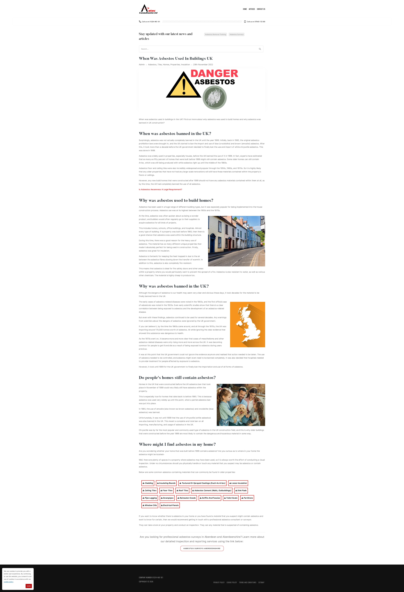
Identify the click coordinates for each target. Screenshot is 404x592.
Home (245, 9)
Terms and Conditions (247, 582)
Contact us (261, 9)
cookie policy (8, 582)
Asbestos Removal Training (215, 34)
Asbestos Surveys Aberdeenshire (202, 548)
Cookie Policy (232, 582)
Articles (252, 9)
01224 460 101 (155, 21)
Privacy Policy (219, 582)
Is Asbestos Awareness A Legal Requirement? (160, 189)
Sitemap (261, 582)
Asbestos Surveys (237, 34)
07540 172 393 (260, 21)
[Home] (148, 9)
